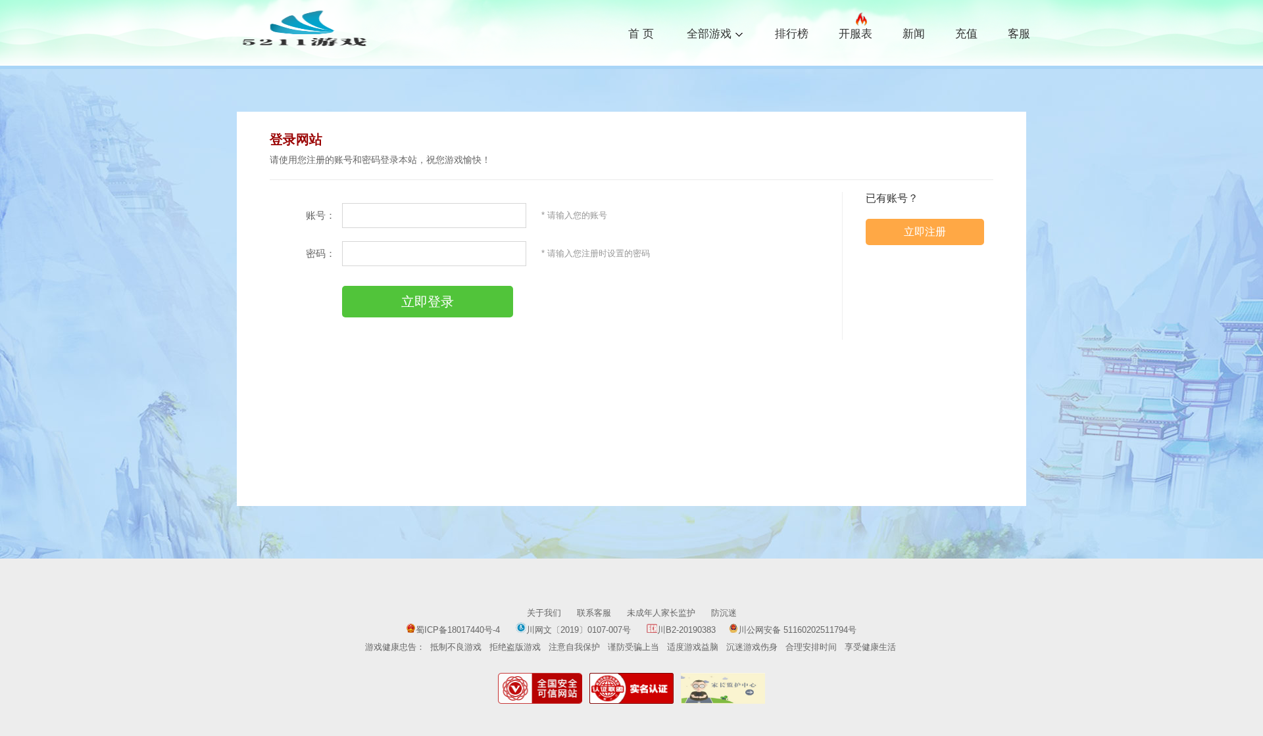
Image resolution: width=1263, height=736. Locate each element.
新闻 (914, 34)
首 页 (641, 34)
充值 (966, 34)
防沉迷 (724, 613)
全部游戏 (709, 32)
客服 (1019, 34)
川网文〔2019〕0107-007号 (579, 630)
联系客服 (594, 613)
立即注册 (925, 231)
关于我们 (544, 613)
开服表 (855, 34)
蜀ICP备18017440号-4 (458, 630)
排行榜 (791, 34)
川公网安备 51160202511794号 (797, 630)
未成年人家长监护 (661, 613)
